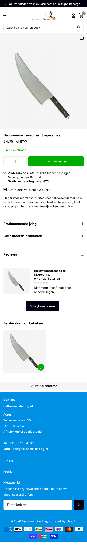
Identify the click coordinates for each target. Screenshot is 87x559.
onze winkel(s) (41, 190)
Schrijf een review (42, 306)
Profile (7, 471)
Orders (8, 461)
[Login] (73, 15)
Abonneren (79, 505)
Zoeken (79, 27)
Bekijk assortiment (5, 15)
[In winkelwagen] (41, 367)
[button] (80, 38)
